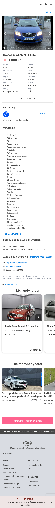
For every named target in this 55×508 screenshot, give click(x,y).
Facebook (9, 453)
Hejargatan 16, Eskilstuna (16, 263)
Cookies (6, 480)
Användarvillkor (9, 472)
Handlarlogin (34, 485)
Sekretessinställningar (12, 487)
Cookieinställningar (11, 483)
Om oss (6, 465)
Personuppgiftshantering (14, 476)
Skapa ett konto (35, 465)
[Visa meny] (50, 4)
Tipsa (51, 12)
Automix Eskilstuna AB (15, 257)
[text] (7, 4)
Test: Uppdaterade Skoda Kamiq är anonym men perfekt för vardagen (22, 394)
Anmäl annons (11, 284)
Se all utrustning (13, 234)
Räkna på (43, 113)
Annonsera (33, 481)
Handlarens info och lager (40, 256)
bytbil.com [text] (27, 443)
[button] (4, 48)
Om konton (33, 469)
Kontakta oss (8, 469)
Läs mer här (25, 505)
